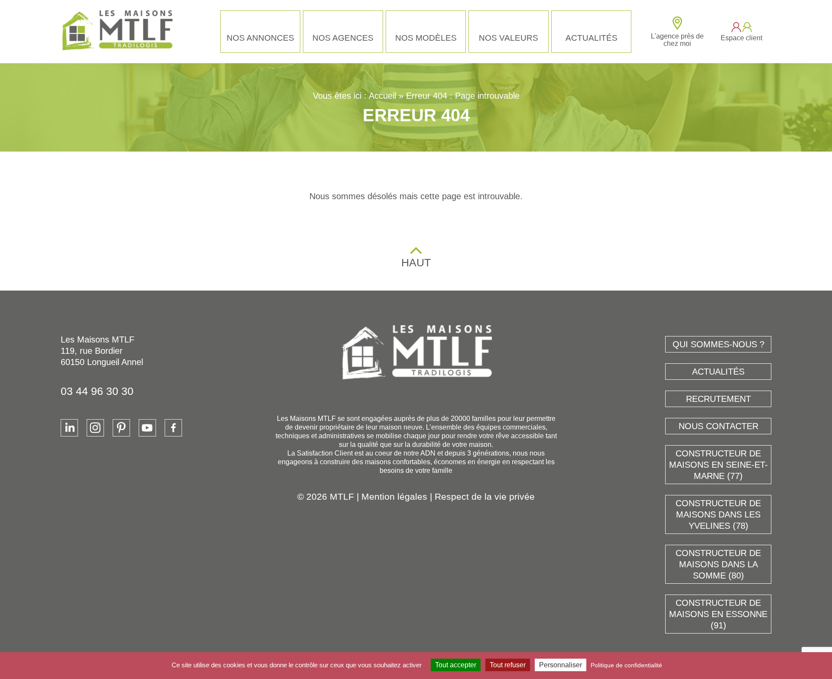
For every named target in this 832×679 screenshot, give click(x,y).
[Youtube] (147, 427)
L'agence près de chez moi (677, 39)
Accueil (382, 95)
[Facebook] (173, 427)
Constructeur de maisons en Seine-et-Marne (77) (718, 465)
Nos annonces (260, 37)
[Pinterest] (121, 427)
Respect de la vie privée (485, 496)
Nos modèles (426, 37)
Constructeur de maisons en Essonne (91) (718, 614)
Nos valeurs (508, 37)
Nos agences (343, 37)
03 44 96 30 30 (97, 391)
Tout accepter (455, 665)
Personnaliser (560, 665)
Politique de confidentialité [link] (626, 665)
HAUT (416, 262)
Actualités (592, 37)
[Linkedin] (69, 427)
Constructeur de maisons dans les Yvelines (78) (718, 514)
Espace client (741, 38)
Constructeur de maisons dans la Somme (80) (718, 564)
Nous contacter (718, 426)
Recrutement (718, 399)
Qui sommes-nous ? (718, 344)
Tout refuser (508, 665)
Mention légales (394, 496)
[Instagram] (95, 427)
